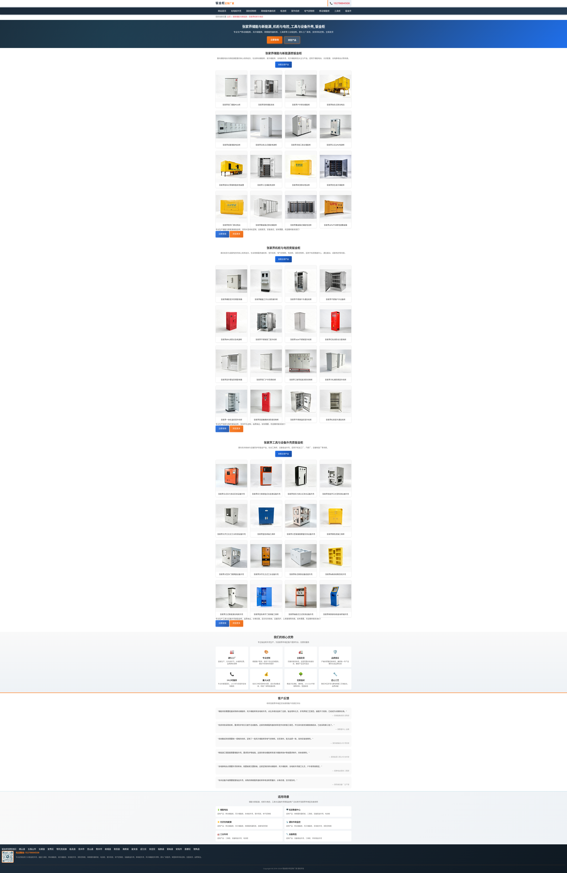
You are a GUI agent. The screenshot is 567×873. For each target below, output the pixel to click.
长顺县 (42, 849)
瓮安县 (134, 849)
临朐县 (161, 849)
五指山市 (32, 849)
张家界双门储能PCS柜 (231, 105)
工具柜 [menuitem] (337, 11)
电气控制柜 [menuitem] (309, 11)
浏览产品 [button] (292, 40)
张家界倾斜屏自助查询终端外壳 (335, 614)
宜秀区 (51, 849)
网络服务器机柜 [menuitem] (268, 11)
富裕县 (170, 849)
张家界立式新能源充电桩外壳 (231, 614)
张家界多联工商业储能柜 (301, 145)
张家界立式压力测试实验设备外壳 (231, 494)
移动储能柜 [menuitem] (324, 11)
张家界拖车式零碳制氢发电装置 (231, 185)
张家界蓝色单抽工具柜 (266, 534)
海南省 (126, 849)
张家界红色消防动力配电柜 (335, 339)
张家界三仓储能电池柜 (266, 185)
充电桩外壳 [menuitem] (236, 11)
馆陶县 (196, 849)
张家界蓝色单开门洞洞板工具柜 (266, 614)
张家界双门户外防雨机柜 (266, 380)
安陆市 (179, 849)
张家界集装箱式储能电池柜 (301, 225)
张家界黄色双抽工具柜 (335, 534)
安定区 (152, 849)
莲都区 (188, 849)
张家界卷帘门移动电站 (231, 225)
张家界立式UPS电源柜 (335, 145)
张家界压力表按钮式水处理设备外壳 (266, 494)
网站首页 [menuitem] (222, 11)
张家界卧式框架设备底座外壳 (300, 574)
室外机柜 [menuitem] (295, 11)
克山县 (90, 849)
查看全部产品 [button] (283, 64)
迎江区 (143, 849)
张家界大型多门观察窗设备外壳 (231, 574)
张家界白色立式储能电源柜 (266, 145)
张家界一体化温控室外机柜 (231, 420)
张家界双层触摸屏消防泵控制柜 (266, 420)
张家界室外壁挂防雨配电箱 (231, 380)
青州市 (81, 849)
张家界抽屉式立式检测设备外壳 (301, 614)
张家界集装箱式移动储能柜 (266, 225)
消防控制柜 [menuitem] (251, 11)
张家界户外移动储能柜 (301, 105)
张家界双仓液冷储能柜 (335, 185)
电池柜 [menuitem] (283, 11)
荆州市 (99, 849)
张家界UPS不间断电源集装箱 (335, 225)
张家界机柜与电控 (256, 17)
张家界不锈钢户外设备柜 (335, 299)
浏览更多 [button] (236, 234)
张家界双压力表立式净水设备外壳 (301, 494)
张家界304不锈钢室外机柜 (301, 339)
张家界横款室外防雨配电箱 (231, 299)
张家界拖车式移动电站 (335, 105)
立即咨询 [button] (275, 39)
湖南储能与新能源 (240, 17)
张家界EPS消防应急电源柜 (231, 339)
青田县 (117, 849)
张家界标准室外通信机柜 (335, 420)
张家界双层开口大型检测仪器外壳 (335, 494)
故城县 (108, 849)
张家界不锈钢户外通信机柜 (301, 299)
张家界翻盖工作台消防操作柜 (266, 299)
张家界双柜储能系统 (266, 105)
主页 (229, 17)
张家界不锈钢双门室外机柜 (266, 339)
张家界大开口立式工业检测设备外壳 (231, 534)
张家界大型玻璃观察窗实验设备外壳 (301, 534)
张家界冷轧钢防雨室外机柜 (335, 380)
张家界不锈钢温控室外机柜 (301, 420)
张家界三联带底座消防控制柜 (300, 380)
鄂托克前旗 (61, 849)
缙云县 (22, 849)
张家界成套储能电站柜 (231, 145)
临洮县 (72, 849)
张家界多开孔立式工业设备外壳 (266, 574)
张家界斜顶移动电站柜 (301, 185)
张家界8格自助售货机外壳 (335, 574)
